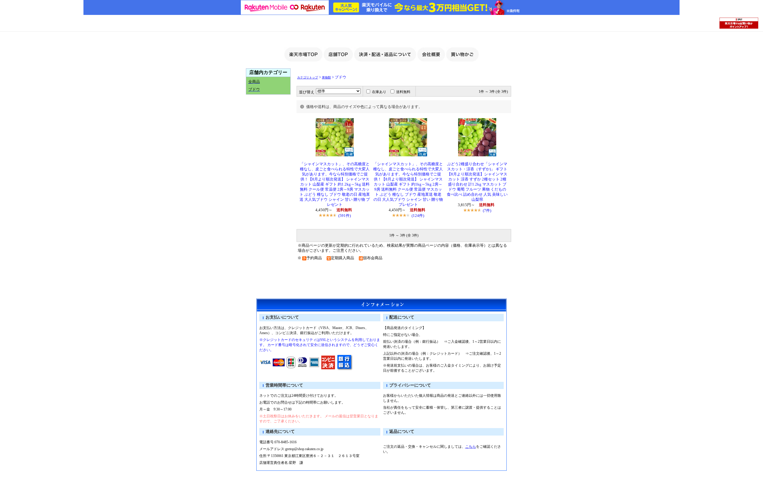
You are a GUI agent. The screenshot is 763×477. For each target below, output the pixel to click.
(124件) (418, 215)
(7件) (487, 210)
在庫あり (379, 92)
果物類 (326, 77)
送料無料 (403, 92)
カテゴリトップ (307, 77)
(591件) (344, 215)
